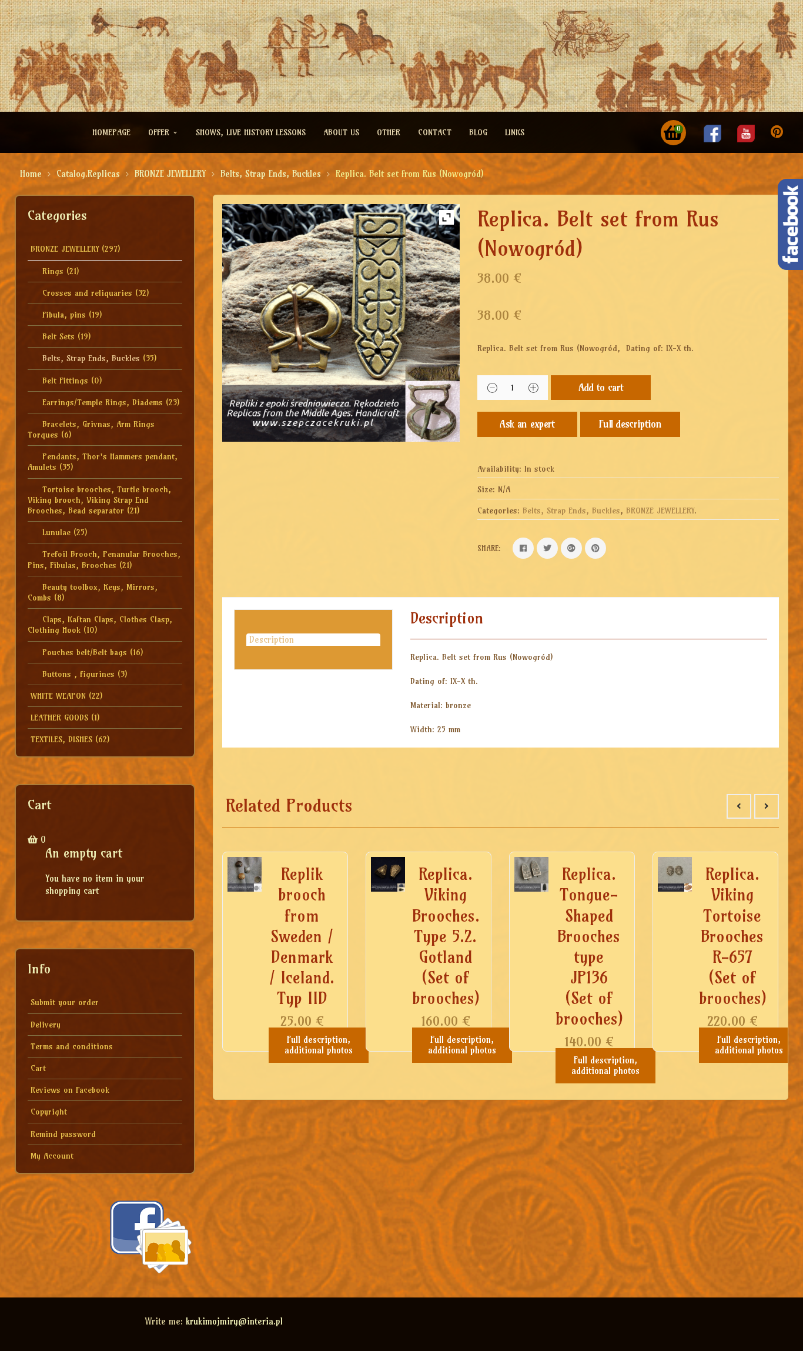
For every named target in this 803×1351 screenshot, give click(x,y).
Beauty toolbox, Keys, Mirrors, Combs (93, 592)
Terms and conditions (72, 1046)
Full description (630, 424)
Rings (52, 271)
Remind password (63, 1134)
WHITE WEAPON (58, 695)
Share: (489, 548)
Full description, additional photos (319, 1045)
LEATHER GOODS (59, 717)
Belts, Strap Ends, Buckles (270, 173)
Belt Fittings (65, 380)
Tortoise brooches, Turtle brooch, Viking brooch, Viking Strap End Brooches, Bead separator (99, 500)
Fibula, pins (64, 314)
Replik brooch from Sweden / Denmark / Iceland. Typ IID (301, 936)
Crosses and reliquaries (87, 293)
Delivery (46, 1024)
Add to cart (601, 387)
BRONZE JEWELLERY (170, 173)
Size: (486, 489)
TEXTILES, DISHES (61, 739)
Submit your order (65, 1002)
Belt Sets (58, 336)
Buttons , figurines (78, 674)
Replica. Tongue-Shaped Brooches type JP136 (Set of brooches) (589, 946)
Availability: (499, 468)
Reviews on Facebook (70, 1090)
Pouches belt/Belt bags (84, 652)
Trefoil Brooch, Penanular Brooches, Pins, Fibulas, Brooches (104, 559)
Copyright (49, 1111)
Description (271, 639)
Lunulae (56, 532)
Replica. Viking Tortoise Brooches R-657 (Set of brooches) (733, 936)
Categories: (498, 510)
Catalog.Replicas (88, 173)
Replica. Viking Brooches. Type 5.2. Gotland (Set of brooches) (446, 936)
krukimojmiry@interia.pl (234, 1321)
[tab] (313, 639)
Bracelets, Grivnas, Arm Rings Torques (91, 429)
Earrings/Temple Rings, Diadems (102, 402)
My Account (52, 1155)
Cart (38, 1068)
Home (31, 173)
